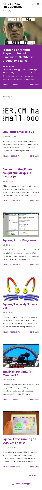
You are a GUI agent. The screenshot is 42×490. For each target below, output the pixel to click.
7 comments (15, 332)
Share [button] (5, 84)
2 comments (15, 265)
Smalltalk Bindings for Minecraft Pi (18, 373)
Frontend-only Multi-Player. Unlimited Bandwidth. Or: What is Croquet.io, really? (18, 55)
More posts (34, 475)
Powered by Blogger (22, 484)
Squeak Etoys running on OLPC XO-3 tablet (19, 440)
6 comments (15, 201)
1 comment (14, 84)
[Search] (32, 4)
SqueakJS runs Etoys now (19, 240)
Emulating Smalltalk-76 (18, 131)
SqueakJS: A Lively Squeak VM (20, 306)
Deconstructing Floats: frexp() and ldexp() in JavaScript (18, 172)
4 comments (15, 399)
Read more (34, 84)
